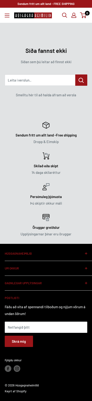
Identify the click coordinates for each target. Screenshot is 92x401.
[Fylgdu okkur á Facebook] (8, 368)
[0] (83, 15)
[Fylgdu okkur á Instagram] (17, 368)
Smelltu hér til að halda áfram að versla (46, 95)
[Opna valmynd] (7, 15)
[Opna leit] (64, 15)
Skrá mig (19, 341)
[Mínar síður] (73, 15)
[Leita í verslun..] (81, 80)
